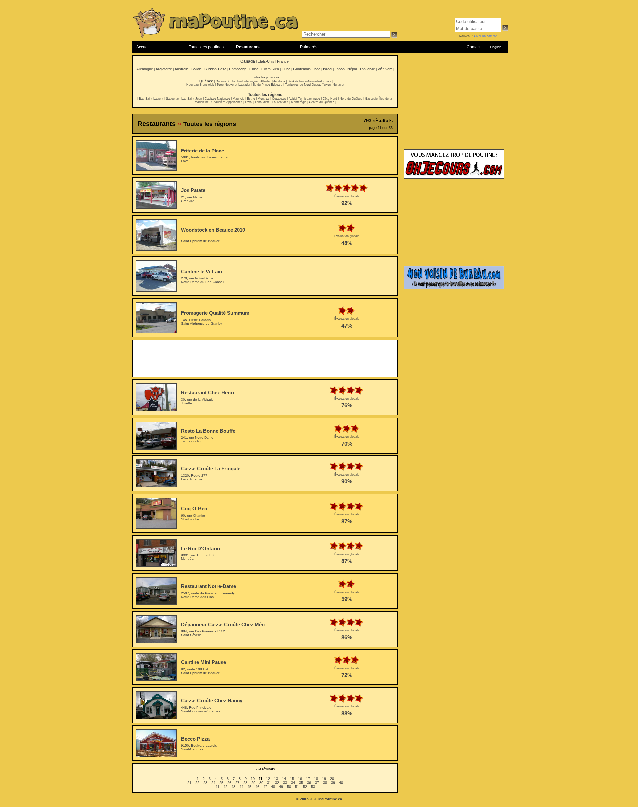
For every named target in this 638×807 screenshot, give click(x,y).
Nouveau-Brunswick (200, 84)
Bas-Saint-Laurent (151, 98)
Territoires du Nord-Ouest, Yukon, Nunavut (314, 84)
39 (333, 783)
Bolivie (196, 69)
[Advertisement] (265, 358)
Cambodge (238, 69)
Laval (248, 102)
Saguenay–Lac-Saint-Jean (184, 98)
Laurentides (280, 102)
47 (265, 787)
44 (241, 787)
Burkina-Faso (215, 69)
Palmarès (308, 47)
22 (197, 783)
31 (269, 783)
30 (261, 783)
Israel (327, 69)
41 (217, 787)
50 (289, 787)
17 (308, 779)
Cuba (286, 69)
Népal (352, 69)
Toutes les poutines (206, 47)
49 (281, 787)
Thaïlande (367, 69)
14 (284, 779)
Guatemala (302, 69)
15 (292, 779)
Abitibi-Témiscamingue (304, 98)
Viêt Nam (385, 69)
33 (285, 783)
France (283, 61)
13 (276, 779)
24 (213, 783)
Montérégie (298, 102)
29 (253, 783)
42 (225, 787)
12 (268, 779)
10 (253, 779)
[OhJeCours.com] (454, 177)
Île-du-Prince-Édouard (267, 84)
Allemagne (144, 69)
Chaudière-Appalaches (226, 102)
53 (313, 787)
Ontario (221, 81)
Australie (182, 69)
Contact (473, 47)
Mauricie (238, 98)
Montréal (263, 98)
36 (309, 783)
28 (245, 783)
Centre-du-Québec (321, 102)
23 (205, 783)
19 (324, 779)
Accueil (143, 47)
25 (221, 783)
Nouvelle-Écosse (319, 81)
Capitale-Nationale (217, 98)
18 (316, 779)
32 (277, 783)
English (495, 47)
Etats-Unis (266, 61)
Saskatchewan (298, 81)
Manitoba (278, 81)
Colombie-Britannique (243, 81)
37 (317, 783)
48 (273, 787)
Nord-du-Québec (351, 98)
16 (300, 779)
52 (305, 787)
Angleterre (164, 69)
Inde (316, 69)
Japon (340, 69)
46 (257, 787)
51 (297, 787)
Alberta (265, 81)
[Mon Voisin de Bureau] (454, 288)
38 (325, 783)
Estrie (251, 98)
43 (233, 787)
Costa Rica (270, 69)
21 (189, 783)
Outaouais (279, 98)
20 (332, 779)
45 (249, 787)
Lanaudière (262, 102)
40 (341, 783)
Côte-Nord (330, 98)
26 (229, 783)
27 (237, 783)
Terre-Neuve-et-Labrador (233, 84)
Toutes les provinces (265, 77)
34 (293, 783)
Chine (254, 69)
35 (301, 783)
